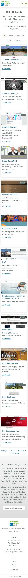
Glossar (14, 564)
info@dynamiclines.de (16, 552)
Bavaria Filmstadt (9, 228)
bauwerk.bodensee (10, 195)
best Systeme (8, 330)
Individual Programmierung (16, 35)
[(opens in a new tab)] (14, 51)
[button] (22, 3)
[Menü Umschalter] (26, 3)
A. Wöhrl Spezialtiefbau (12, 60)
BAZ (4, 262)
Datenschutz (14, 569)
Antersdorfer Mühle (10, 93)
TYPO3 (10, 40)
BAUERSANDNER (9, 161)
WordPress (17, 40)
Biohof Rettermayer (10, 363)
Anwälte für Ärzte (9, 127)
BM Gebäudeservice (10, 431)
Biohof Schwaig (8, 397)
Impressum (14, 567)
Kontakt (14, 562)
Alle (5, 35)
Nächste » (15, 453)
